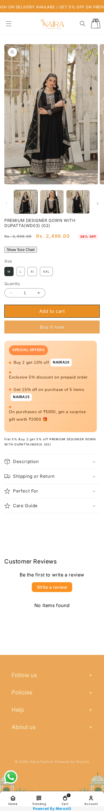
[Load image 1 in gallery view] (25, 201)
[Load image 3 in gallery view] (78, 201)
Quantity (12, 283)
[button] (8, 23)
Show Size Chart (21, 250)
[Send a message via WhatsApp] (11, 777)
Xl (32, 271)
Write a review (52, 587)
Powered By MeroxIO (52, 808)
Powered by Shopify (72, 762)
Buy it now (52, 327)
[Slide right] (97, 203)
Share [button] (17, 523)
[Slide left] (6, 203)
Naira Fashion (42, 762)
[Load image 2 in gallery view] (51, 201)
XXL (46, 271)
